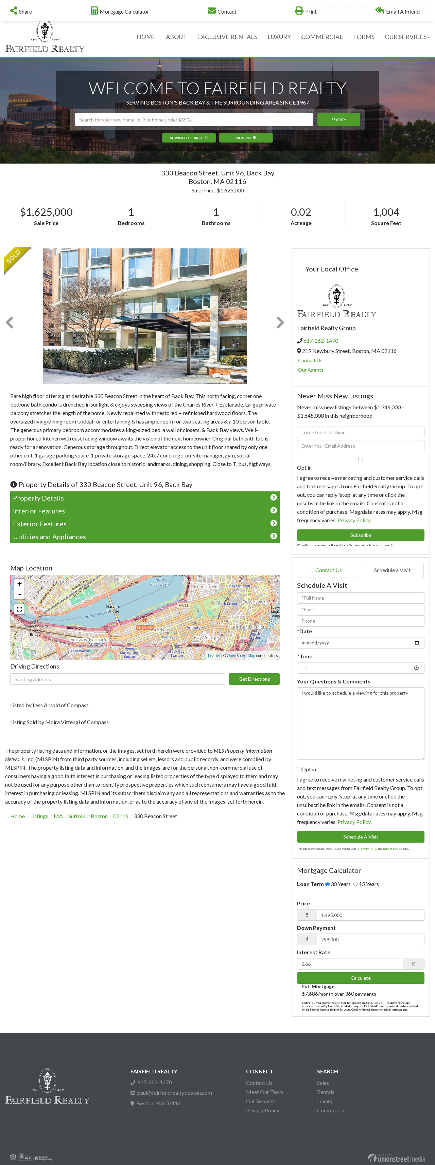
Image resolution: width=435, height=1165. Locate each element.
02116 (120, 816)
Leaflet (214, 655)
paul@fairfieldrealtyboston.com (174, 1092)
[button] (338, 119)
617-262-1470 (320, 340)
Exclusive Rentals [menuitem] (227, 36)
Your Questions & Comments (333, 681)
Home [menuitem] (146, 36)
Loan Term (310, 884)
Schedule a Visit (392, 570)
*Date (304, 631)
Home (17, 816)
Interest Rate (313, 952)
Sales (323, 1082)
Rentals (325, 1092)
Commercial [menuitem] (322, 36)
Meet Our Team (264, 1092)
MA (58, 816)
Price (303, 903)
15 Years (368, 884)
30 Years (340, 884)
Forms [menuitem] (364, 36)
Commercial (331, 1110)
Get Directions (254, 679)
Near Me (244, 138)
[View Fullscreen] (19, 609)
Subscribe (360, 535)
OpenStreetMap (241, 655)
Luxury (325, 1101)
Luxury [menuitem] (279, 36)
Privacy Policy (353, 520)
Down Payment (316, 927)
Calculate (361, 978)
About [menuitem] (176, 36)
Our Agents (311, 370)
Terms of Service (392, 848)
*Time (304, 656)
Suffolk (76, 816)
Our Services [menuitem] (406, 36)
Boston (99, 816)
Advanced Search (187, 138)
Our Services (261, 1101)
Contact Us (310, 360)
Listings (39, 816)
